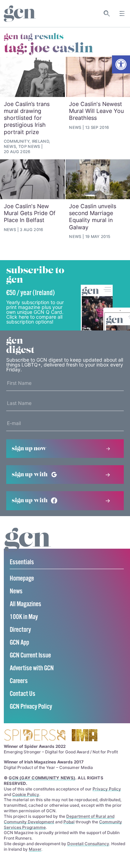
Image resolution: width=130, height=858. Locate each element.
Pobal (69, 821)
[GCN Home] (20, 13)
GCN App (19, 642)
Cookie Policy (25, 794)
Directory (20, 630)
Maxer (35, 849)
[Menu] (122, 13)
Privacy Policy (107, 788)
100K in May (24, 617)
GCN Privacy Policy (31, 706)
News (16, 591)
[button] (121, 64)
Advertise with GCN (32, 668)
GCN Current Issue (30, 655)
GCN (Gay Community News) (42, 777)
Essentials (22, 562)
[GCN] (28, 546)
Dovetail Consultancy (88, 843)
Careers (19, 681)
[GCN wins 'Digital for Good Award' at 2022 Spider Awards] (35, 735)
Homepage (22, 578)
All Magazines (25, 604)
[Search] (107, 13)
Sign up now (29, 448)
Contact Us (22, 694)
